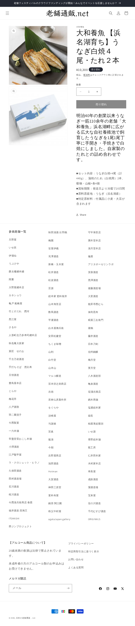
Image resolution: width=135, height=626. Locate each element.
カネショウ (15, 295)
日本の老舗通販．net (26, 618)
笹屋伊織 (53, 248)
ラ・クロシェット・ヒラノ (24, 462)
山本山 (52, 368)
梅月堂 (92, 359)
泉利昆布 (93, 312)
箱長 (90, 415)
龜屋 (90, 256)
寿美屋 (92, 471)
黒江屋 (13, 319)
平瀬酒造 (53, 320)
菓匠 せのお (16, 351)
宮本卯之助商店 (57, 383)
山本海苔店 (54, 304)
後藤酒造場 (94, 288)
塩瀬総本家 (94, 407)
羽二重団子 (15, 414)
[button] (7, 13)
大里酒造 (93, 296)
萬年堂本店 (94, 240)
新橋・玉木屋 (56, 264)
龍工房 (92, 447)
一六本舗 (14, 430)
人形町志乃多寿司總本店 (23, 335)
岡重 (11, 279)
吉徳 (50, 391)
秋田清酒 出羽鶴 (57, 232)
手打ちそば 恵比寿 (20, 367)
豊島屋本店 (15, 383)
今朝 (50, 447)
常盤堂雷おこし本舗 (20, 438)
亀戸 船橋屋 (15, 303)
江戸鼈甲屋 (15, 454)
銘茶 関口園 (55, 503)
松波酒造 (53, 280)
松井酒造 (53, 272)
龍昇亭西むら (96, 304)
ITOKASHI (14, 518)
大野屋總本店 (16, 287)
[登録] (68, 588)
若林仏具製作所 (57, 399)
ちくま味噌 (54, 344)
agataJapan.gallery (59, 519)
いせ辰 (13, 247)
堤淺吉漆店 (94, 391)
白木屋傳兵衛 (56, 328)
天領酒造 (14, 375)
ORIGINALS (94, 519)
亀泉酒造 (93, 383)
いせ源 (92, 431)
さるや (13, 327)
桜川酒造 (14, 494)
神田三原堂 (54, 487)
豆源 (50, 288)
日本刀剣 (93, 344)
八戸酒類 (14, 406)
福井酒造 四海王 (18, 510)
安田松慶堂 (54, 336)
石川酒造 (14, 486)
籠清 (50, 439)
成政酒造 (93, 479)
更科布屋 (53, 495)
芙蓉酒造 (93, 272)
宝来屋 (92, 495)
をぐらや (53, 407)
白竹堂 (52, 359)
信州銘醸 (93, 351)
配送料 (86, 75)
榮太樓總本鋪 (16, 271)
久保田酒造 (15, 470)
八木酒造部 (94, 375)
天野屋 (13, 239)
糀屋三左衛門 (96, 320)
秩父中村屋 (54, 511)
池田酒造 (53, 463)
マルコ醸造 (54, 375)
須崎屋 (52, 415)
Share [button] (83, 214)
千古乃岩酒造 (16, 359)
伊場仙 (13, 255)
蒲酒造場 (93, 487)
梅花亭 (13, 399)
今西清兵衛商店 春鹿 (21, 502)
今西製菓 (14, 422)
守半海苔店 (94, 232)
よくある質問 (76, 567)
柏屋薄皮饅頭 (96, 423)
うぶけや (14, 263)
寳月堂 (92, 368)
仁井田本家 (94, 455)
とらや (13, 391)
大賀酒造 (53, 479)
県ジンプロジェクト (20, 526)
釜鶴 (90, 328)
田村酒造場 (15, 478)
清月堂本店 (94, 248)
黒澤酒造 (93, 280)
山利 (50, 351)
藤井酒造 (93, 336)
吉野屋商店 (54, 455)
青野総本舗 (94, 439)
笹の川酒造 (94, 503)
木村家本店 (94, 463)
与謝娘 (52, 423)
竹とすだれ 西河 (19, 311)
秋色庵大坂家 (16, 343)
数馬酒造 (53, 312)
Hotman (53, 471)
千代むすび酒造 (97, 511)
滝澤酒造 (53, 256)
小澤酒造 (14, 446)
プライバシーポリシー (81, 543)
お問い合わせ (76, 559)
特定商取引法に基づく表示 (83, 551)
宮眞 (50, 431)
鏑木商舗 (93, 399)
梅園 (50, 240)
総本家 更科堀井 (57, 296)
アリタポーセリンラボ (101, 264)
